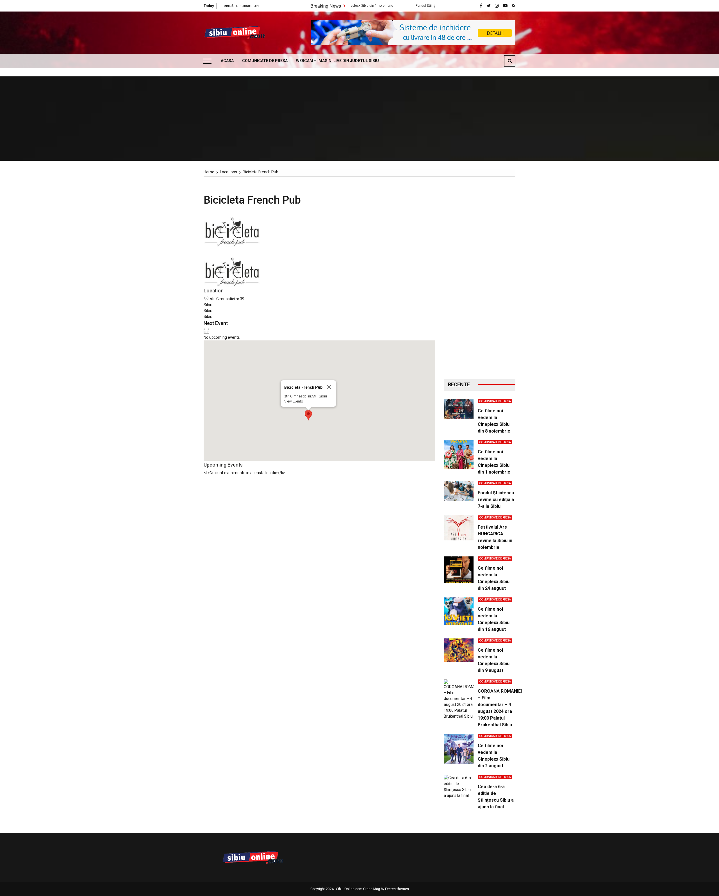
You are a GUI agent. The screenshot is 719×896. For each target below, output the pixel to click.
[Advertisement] (479, 278)
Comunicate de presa (265, 60)
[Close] (329, 387)
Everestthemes (397, 889)
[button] (308, 415)
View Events (293, 401)
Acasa (227, 60)
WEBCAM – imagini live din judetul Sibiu (337, 60)
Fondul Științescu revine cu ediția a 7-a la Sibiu (416, 6)
